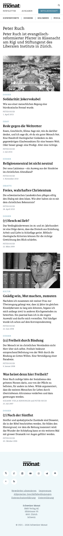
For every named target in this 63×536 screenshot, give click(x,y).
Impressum (45, 491)
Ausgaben (27, 11)
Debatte (7, 186)
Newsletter (9, 11)
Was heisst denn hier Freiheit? (25, 374)
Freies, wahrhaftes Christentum (27, 190)
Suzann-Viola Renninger (16, 401)
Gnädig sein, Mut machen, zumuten (29, 296)
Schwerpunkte (11, 18)
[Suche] (59, 5)
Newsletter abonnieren (24, 491)
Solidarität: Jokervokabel (21, 99)
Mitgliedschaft (49, 11)
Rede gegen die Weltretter (22, 126)
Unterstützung (46, 498)
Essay (6, 122)
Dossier (7, 95)
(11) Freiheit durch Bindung (23, 340)
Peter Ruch (9, 112)
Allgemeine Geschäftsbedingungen (33, 494)
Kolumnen (43, 18)
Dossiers (28, 18)
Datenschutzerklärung (23, 498)
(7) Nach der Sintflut (18, 415)
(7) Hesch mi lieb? (16, 221)
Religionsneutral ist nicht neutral (28, 163)
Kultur (7, 292)
